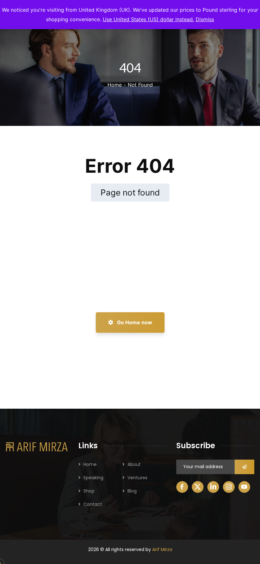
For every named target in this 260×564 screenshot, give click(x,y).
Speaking (93, 477)
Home (114, 85)
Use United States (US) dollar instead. (148, 19)
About (134, 464)
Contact (92, 504)
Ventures (137, 477)
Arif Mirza (162, 549)
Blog (132, 491)
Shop (88, 491)
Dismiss (205, 19)
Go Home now (134, 322)
